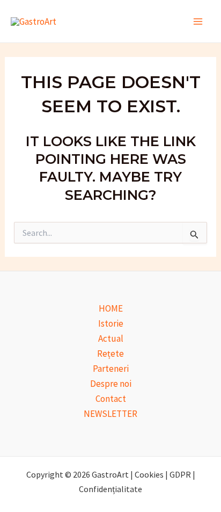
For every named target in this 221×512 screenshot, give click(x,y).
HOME (111, 308)
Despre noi (110, 384)
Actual (110, 338)
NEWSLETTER (110, 414)
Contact (110, 399)
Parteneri (111, 368)
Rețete (110, 353)
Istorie (110, 323)
